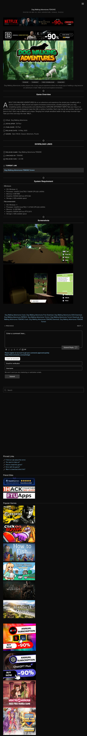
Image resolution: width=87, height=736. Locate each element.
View (19, 514)
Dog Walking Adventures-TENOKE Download (44, 319)
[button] (83, 3)
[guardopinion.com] (19, 481)
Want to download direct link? (15, 469)
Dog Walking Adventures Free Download (40, 315)
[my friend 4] (19, 495)
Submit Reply (69, 347)
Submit (12, 376)
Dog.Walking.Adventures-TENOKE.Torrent (19, 170)
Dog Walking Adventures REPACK (15, 317)
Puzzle (61, 12)
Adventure (46, 12)
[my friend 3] (19, 489)
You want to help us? (13, 462)
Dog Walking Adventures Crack (15, 315)
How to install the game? (14, 465)
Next (79, 326)
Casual (54, 12)
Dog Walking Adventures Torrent (39, 317)
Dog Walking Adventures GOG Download (68, 315)
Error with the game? (13, 467)
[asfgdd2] (19, 694)
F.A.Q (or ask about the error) (16, 460)
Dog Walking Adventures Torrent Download (64, 317)
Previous (9, 326)
